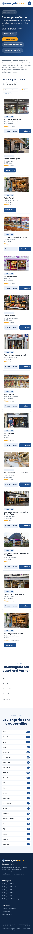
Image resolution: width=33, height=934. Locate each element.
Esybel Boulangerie (12, 158)
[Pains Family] (16, 184)
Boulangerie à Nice (8, 893)
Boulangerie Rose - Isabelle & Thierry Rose (16, 513)
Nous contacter (7, 914)
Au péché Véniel (10, 276)
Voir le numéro (12, 131)
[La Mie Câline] (16, 302)
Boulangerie (15, 3)
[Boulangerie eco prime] (16, 620)
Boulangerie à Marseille (9, 887)
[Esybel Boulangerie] (16, 145)
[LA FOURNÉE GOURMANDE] (16, 581)
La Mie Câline (9, 316)
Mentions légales (10, 924)
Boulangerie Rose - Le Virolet (16, 473)
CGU (17, 924)
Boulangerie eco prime (13, 633)
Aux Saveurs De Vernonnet (15, 355)
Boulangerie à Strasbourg (10, 899)
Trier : (4, 84)
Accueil (4, 28)
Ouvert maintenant (11, 90)
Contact (27, 926)
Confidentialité (23, 924)
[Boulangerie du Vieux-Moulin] (16, 224)
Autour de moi (10, 39)
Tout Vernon (10, 34)
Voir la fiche (25, 131)
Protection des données (10, 926)
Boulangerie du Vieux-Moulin (16, 237)
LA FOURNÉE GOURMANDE (14, 594)
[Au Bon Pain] (16, 420)
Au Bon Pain (9, 433)
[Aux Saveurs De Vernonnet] (16, 341)
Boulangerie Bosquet (12, 119)
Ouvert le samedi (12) (13, 50)
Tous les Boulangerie (9, 909)
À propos (21, 926)
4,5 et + (7, 94)
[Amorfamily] (16, 381)
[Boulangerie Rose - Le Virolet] (16, 459)
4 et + (25, 90)
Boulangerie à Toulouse (10, 896)
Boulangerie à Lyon (8, 890)
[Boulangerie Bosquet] (16, 106)
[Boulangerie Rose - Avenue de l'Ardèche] (16, 539)
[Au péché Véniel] (16, 263)
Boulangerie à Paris (8, 884)
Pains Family (9, 198)
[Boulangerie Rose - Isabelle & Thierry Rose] (16, 498)
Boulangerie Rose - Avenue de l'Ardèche (16, 554)
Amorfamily (9, 394)
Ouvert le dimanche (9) (14, 45)
